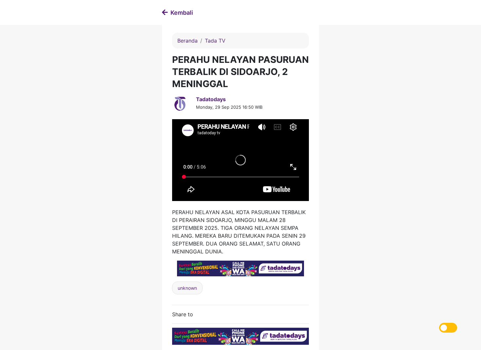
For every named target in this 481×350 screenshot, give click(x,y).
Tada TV (215, 40)
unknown (187, 288)
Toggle (448, 328)
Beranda (187, 40)
